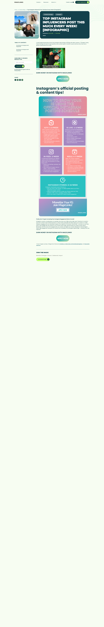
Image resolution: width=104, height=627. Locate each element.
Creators (38, 2)
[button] (38, 2)
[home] (19, 2)
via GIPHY (38, 69)
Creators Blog (22, 9)
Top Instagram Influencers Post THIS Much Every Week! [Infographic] (44, 9)
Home (16, 9)
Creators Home (30, 2)
